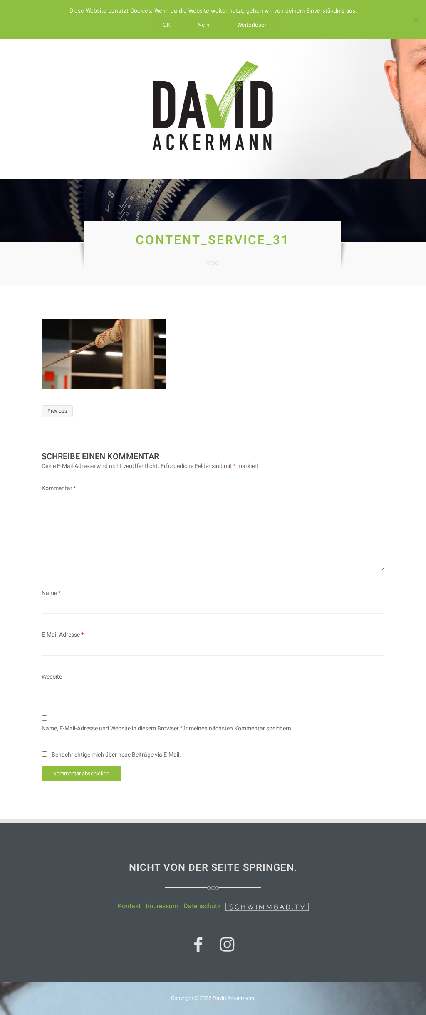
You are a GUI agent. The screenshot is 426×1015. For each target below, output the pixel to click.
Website (52, 676)
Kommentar (59, 488)
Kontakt (129, 906)
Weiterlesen (252, 24)
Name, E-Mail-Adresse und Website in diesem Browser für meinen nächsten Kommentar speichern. (167, 728)
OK (166, 24)
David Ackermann (233, 998)
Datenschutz (201, 906)
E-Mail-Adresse (63, 634)
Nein (204, 24)
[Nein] (415, 19)
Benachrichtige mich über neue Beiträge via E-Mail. (116, 754)
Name (51, 593)
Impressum (162, 906)
